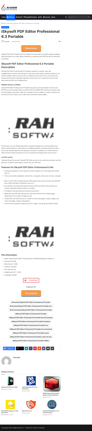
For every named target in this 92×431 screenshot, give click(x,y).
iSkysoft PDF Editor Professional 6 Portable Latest (31, 333)
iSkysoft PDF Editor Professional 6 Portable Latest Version (31, 337)
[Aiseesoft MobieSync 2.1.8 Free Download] (52, 404)
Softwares (11, 17)
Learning (47, 17)
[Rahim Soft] (9, 7)
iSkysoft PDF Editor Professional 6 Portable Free (31, 325)
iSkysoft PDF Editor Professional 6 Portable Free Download (31, 329)
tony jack (7, 41)
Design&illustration (31, 17)
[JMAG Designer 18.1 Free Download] (31, 380)
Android (19, 17)
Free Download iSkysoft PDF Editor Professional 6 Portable (31, 310)
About (53, 17)
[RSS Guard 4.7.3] (31, 404)
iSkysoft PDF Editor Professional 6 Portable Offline (31, 341)
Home (4, 17)
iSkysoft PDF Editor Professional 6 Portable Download (31, 321)
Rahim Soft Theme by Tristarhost (35, 427)
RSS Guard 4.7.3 (27, 411)
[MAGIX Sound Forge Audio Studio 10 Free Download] (52, 384)
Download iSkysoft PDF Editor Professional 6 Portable (31, 302)
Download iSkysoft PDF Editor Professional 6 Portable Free (31, 306)
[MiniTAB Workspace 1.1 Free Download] (10, 404)
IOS (40, 17)
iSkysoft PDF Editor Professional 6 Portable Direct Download (31, 317)
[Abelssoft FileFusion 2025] (10, 380)
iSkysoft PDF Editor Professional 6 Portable (31, 314)
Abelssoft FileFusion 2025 (9, 387)
